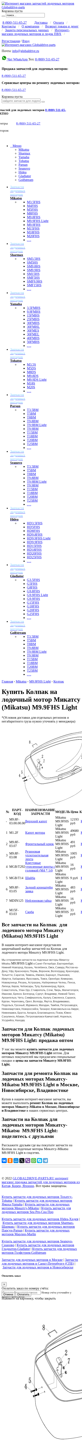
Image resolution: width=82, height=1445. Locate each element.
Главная (7, 681)
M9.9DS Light (36, 379)
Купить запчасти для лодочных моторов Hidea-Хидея (40, 1219)
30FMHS (33, 323)
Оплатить (23, 1294)
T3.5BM (32, 410)
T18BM (32, 436)
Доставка (41, 22)
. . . (29, 240)
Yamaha (24, 157)
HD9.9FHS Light (38, 538)
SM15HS (33, 274)
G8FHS (32, 587)
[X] (21, 1160)
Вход (25, 41)
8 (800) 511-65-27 (15, 22)
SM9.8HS (33, 266)
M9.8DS (32, 376)
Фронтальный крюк (39, 844)
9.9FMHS (33, 311)
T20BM (32, 440)
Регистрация (11, 41)
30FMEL (33, 334)
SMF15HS (34, 285)
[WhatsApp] (33, 1160)
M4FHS (32, 206)
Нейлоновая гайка (38, 900)
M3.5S (31, 364)
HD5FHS (33, 527)
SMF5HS (33, 277)
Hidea (22, 172)
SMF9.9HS (34, 281)
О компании (30, 26)
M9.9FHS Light (37, 221)
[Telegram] (45, 1160)
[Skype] (39, 1160)
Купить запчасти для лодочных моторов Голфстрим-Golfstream (39, 1250)
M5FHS (32, 209)
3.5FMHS (33, 308)
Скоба (29, 912)
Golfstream (26, 180)
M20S (31, 387)
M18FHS (33, 232)
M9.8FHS (33, 217)
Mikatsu (24, 149)
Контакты (9, 26)
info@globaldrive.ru (25, 51)
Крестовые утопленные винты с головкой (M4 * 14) (40, 866)
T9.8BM (32, 421)
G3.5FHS (33, 580)
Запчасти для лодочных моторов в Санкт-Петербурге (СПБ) (40, 1261)
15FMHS (33, 315)
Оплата (58, 22)
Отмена (8, 1294)
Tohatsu (24, 161)
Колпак (58, 681)
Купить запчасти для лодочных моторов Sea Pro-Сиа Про (36, 1210)
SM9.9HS (33, 270)
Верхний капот (36, 821)
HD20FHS (34, 553)
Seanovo (24, 168)
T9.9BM (32, 429)
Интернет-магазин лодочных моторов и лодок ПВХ (36, 32)
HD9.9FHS (34, 542)
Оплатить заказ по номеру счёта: (25, 1288)
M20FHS (33, 236)
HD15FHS (34, 546)
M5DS (31, 368)
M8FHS (32, 213)
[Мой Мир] (16, 1160)
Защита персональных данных (27, 30)
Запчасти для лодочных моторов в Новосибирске (38, 1267)
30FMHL (33, 327)
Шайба (30, 878)
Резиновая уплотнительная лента (36, 855)
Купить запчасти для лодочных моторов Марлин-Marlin (36, 1232)
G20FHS (33, 610)
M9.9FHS (33, 224)
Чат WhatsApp (17, 59)
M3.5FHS (33, 202)
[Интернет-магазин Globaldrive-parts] (29, 45)
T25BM (32, 444)
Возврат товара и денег (62, 26)
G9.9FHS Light (37, 595)
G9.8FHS (33, 591)
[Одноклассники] (10, 1160)
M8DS (31, 372)
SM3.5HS (33, 258)
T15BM (32, 432)
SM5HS (32, 262)
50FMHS (33, 342)
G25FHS (33, 614)
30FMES (33, 330)
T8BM (31, 417)
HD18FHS (34, 549)
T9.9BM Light (36, 425)
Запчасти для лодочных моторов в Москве (32, 1260)
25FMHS (33, 319)
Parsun (23, 164)
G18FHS (33, 606)
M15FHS (33, 228)
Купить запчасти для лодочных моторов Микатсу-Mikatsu (36, 1206)
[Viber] (27, 1160)
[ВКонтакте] (4, 1160)
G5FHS (32, 583)
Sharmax (24, 153)
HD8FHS (33, 531)
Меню (15, 146)
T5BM (31, 413)
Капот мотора (35, 832)
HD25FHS (34, 557)
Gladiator (25, 176)
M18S (31, 383)
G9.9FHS (33, 599)
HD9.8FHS (34, 534)
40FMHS (33, 338)
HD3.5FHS (34, 523)
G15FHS (33, 602)
